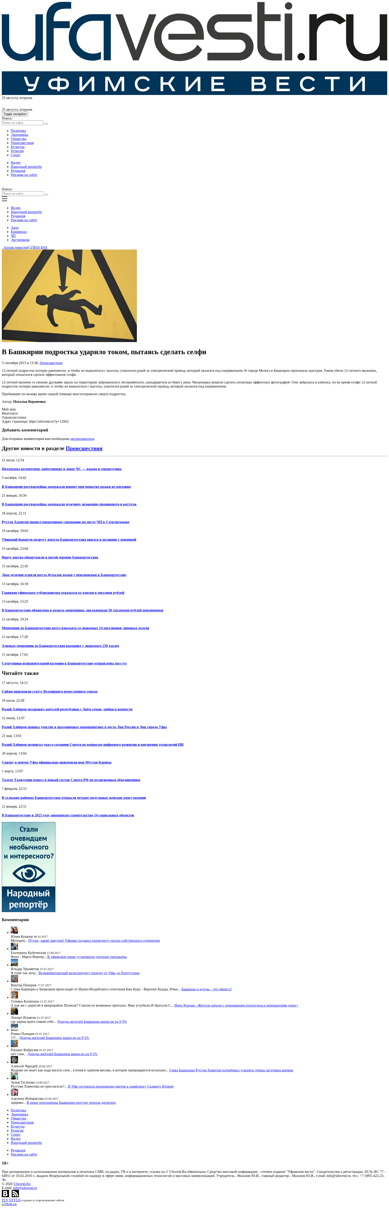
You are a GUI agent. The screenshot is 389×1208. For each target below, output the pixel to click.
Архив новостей (15, 247)
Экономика (19, 135)
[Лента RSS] (15, 1196)
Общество (18, 139)
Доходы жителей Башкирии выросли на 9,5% (92, 1021)
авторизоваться (82, 439)
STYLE (11, 1200)
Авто (15, 228)
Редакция (18, 171)
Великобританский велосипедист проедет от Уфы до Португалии (89, 973)
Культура (18, 147)
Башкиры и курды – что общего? (206, 989)
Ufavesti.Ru (22, 1184)
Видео (15, 163)
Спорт (15, 155)
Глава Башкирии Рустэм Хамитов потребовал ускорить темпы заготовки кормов (231, 1070)
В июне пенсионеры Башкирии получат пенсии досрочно (71, 1102)
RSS (43, 247)
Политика (18, 131)
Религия (17, 151)
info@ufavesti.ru (25, 1188)
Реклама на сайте (24, 175)
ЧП (13, 236)
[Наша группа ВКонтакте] (6, 1196)
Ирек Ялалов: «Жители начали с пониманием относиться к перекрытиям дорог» (236, 1005)
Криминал (19, 232)
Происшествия (22, 143)
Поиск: (7, 118)
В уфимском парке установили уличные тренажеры (87, 957)
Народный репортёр (26, 167)
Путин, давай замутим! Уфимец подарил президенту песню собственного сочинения (94, 940)
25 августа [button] (10, 98)
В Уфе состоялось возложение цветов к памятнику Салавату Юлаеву (121, 1086)
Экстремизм (20, 240)
